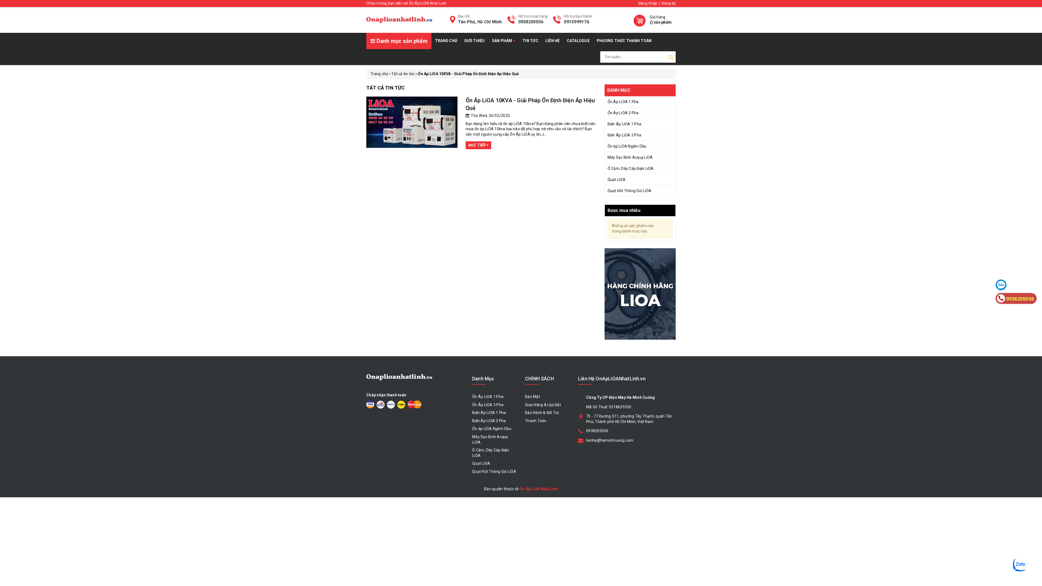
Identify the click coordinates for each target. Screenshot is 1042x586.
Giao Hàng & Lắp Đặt (543, 405)
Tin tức (530, 41)
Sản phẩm (502, 41)
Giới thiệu (474, 41)
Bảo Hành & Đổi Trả (542, 412)
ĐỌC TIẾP (477, 145)
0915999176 (576, 21)
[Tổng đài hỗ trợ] (640, 294)
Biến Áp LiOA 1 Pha (624, 124)
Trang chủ (446, 41)
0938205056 (531, 21)
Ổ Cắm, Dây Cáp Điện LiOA (631, 168)
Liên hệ (552, 41)
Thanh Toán (536, 421)
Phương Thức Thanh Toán (624, 41)
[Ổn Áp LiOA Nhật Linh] (399, 19)
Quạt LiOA (616, 179)
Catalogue (578, 41)
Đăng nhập (647, 3)
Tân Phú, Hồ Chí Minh (480, 21)
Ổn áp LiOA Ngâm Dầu (627, 146)
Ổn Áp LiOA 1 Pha (623, 102)
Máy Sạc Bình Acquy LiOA (630, 157)
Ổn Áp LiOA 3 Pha (623, 113)
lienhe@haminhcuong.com (610, 440)
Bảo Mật (532, 396)
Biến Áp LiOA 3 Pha (624, 135)
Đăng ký (669, 3)
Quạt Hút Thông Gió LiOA (630, 191)
